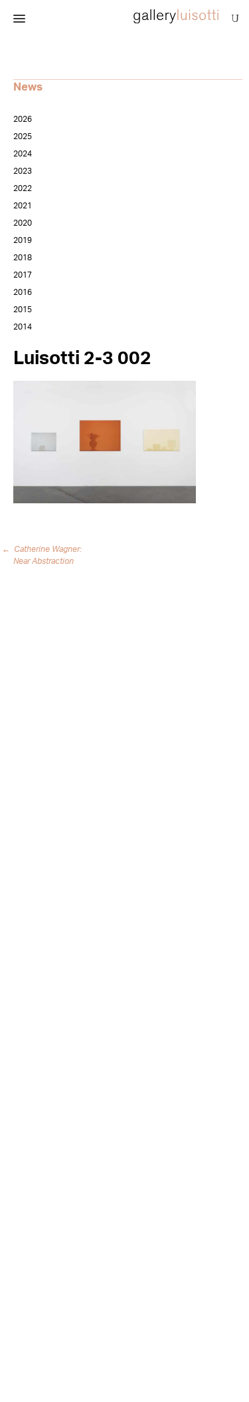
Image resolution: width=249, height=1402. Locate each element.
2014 (22, 327)
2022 (22, 188)
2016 (22, 292)
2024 (22, 154)
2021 (22, 206)
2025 (22, 136)
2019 (22, 240)
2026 (22, 119)
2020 (22, 223)
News (27, 87)
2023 (22, 171)
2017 (22, 275)
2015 (22, 310)
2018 (22, 258)
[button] (19, 19)
